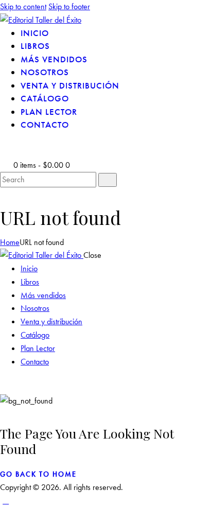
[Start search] (107, 180)
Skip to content (23, 6)
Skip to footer (69, 6)
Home (10, 242)
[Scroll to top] (5, 500)
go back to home (38, 474)
